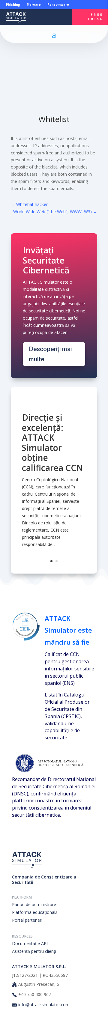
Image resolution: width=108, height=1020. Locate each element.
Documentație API (30, 943)
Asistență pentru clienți (34, 951)
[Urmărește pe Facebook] (59, 12)
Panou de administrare (34, 904)
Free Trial (95, 16)
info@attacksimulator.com (44, 1004)
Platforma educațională (35, 912)
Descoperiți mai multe (50, 354)
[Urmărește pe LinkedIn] (45, 12)
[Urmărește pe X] (52, 22)
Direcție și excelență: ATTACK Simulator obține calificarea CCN (52, 442)
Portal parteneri (27, 920)
